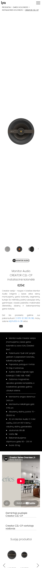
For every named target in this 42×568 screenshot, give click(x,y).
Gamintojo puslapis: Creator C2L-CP (16, 514)
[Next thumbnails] (38, 249)
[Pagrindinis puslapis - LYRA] (3, 3)
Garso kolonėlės (20, 7)
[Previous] (4, 565)
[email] (21, 326)
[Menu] (38, 3)
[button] (21, 131)
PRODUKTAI (6, 7)
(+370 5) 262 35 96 (25, 318)
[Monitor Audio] (21, 260)
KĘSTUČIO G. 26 (16, 321)
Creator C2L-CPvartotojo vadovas (20, 527)
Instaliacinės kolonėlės (12, 10)
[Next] (38, 565)
